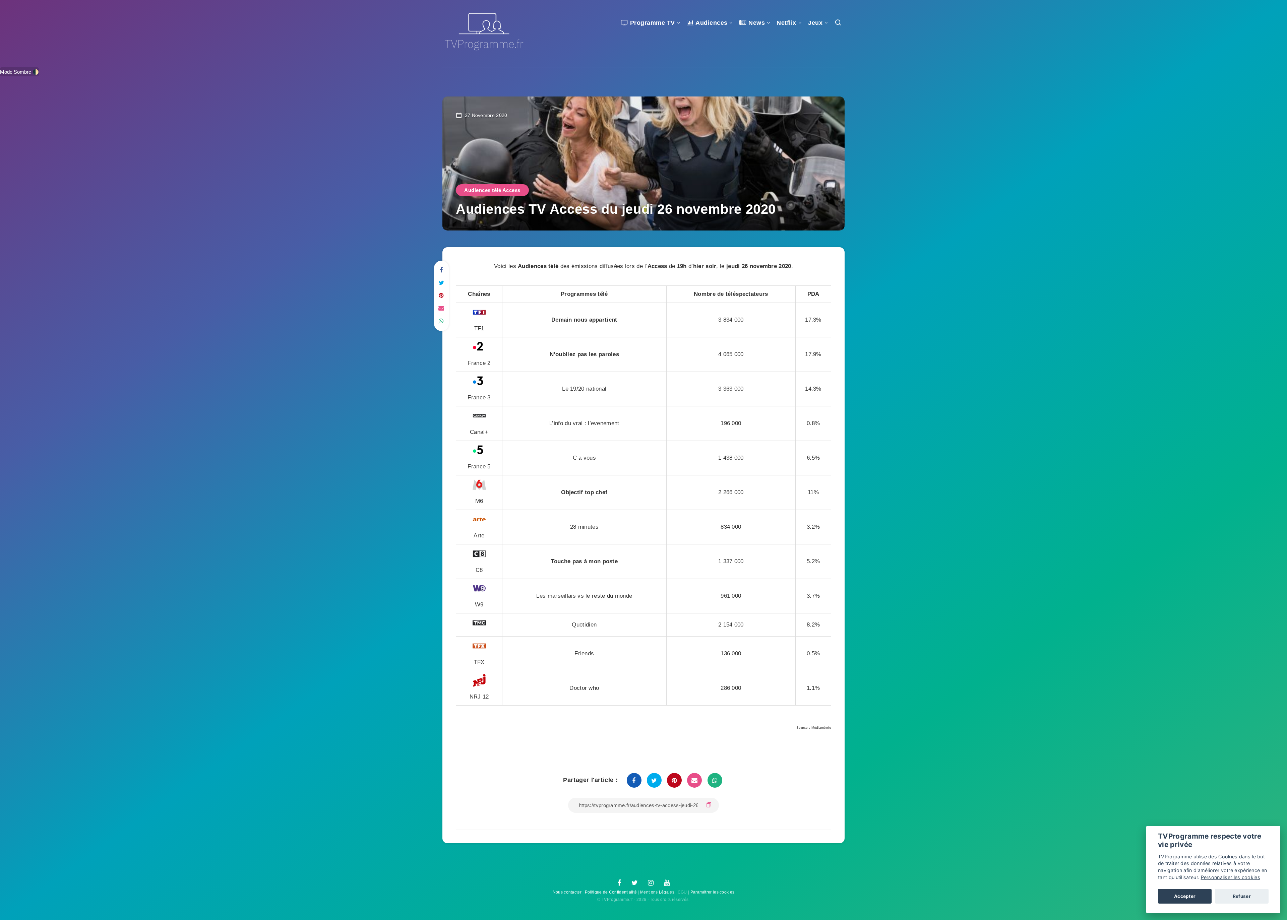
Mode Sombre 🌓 (19, 72)
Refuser (1242, 896)
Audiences (711, 22)
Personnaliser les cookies (1231, 877)
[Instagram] (651, 883)
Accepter (1185, 896)
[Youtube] (667, 883)
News (756, 22)
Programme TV (651, 22)
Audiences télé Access (492, 190)
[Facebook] (619, 883)
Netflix (786, 22)
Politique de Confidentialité (611, 892)
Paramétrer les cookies (712, 892)
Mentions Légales (657, 892)
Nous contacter (567, 892)
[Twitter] (634, 883)
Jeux (815, 22)
